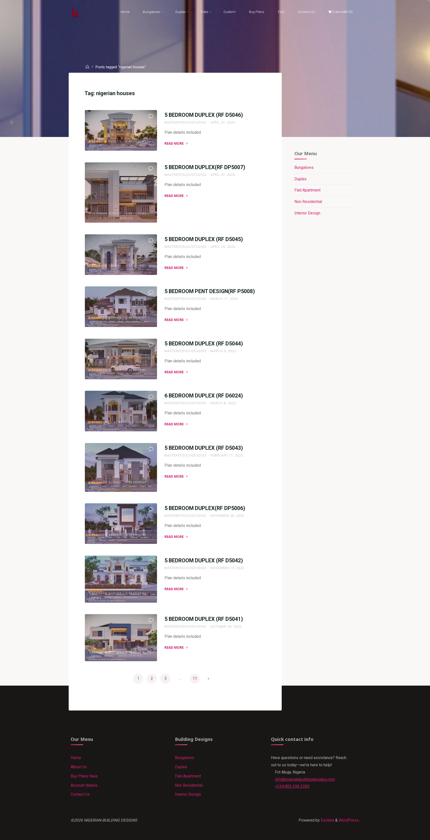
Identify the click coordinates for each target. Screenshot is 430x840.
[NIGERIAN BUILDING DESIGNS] (75, 11)
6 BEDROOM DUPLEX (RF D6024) (203, 395)
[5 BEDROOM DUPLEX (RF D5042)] (121, 579)
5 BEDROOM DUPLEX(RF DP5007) (204, 167)
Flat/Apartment (307, 190)
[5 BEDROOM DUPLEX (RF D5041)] (121, 637)
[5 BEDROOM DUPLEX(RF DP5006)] (121, 523)
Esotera (327, 820)
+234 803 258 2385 (292, 786)
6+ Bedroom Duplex (131, 422)
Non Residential (308, 201)
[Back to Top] (410, 833)
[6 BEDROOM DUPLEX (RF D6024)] (121, 411)
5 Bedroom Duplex (105, 141)
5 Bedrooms (136, 141)
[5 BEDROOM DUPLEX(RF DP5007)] (121, 192)
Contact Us (80, 794)
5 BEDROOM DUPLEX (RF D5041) (203, 619)
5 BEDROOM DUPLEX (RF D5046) (203, 115)
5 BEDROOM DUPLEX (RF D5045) (203, 239)
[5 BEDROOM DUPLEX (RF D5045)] (121, 254)
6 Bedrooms (99, 422)
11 (195, 678)
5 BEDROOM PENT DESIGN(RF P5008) (209, 291)
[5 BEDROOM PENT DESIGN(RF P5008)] (121, 306)
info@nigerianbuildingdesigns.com (305, 779)
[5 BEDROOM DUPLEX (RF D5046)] (121, 130)
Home (76, 757)
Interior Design (307, 213)
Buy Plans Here (84, 776)
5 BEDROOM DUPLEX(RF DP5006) (204, 508)
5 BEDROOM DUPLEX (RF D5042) (203, 560)
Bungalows (304, 167)
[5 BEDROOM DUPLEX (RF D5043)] (121, 467)
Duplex (95, 146)
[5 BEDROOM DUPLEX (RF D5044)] (121, 359)
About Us (79, 767)
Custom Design (102, 218)
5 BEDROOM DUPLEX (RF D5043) (203, 448)
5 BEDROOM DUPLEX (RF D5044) (203, 343)
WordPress (349, 820)
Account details (84, 785)
